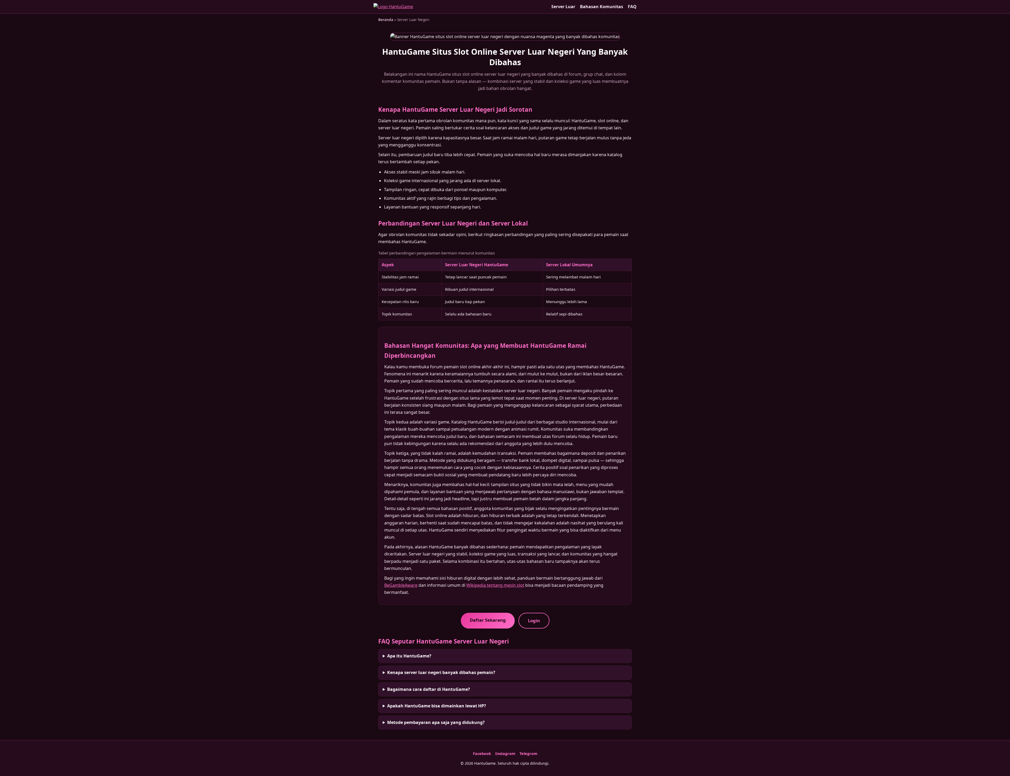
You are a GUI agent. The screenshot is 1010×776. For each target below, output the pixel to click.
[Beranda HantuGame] (393, 6)
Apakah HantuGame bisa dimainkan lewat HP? (436, 706)
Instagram (505, 753)
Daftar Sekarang (488, 620)
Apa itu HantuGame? (409, 656)
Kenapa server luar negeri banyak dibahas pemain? (441, 672)
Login (534, 620)
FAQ (632, 6)
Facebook (482, 753)
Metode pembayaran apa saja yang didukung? (436, 722)
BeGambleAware (400, 585)
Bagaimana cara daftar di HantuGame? (428, 689)
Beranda (385, 19)
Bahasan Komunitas (601, 6)
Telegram (528, 753)
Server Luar (563, 6)
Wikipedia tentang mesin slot (495, 585)
